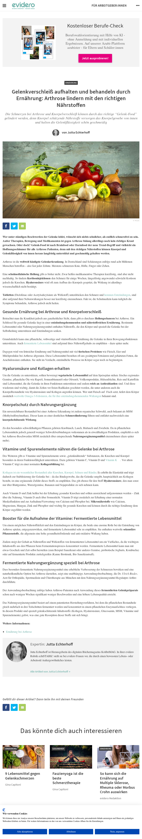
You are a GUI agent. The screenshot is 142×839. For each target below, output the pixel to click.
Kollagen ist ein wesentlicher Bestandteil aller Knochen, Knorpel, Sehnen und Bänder (49, 472)
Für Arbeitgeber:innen (109, 5)
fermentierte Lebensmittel (37, 343)
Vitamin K (111, 460)
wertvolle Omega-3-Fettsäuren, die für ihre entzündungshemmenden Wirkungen (57, 396)
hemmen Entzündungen (117, 295)
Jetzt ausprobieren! (95, 58)
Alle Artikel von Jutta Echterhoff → (50, 671)
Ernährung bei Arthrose (19, 631)
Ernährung (71, 82)
